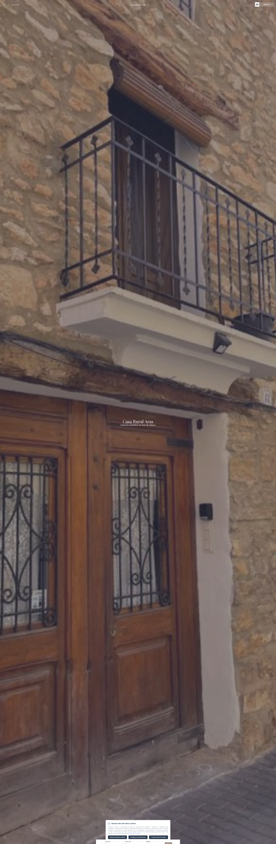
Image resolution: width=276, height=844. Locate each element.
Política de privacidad (134, 833)
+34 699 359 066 (14, 4)
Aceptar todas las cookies (158, 837)
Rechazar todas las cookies (117, 837)
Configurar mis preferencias (138, 837)
